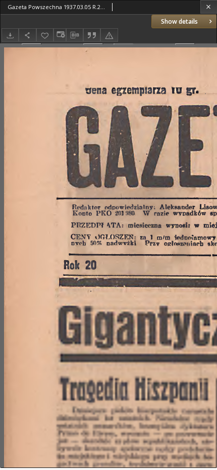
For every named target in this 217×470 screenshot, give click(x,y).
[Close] (208, 7)
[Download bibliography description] (74, 35)
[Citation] (91, 35)
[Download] (10, 35)
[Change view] (59, 35)
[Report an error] (109, 35)
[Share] (27, 35)
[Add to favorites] (44, 35)
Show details (179, 21)
